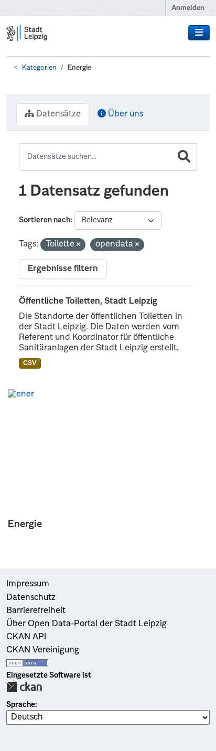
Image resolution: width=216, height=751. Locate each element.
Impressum (27, 584)
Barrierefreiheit (36, 611)
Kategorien (39, 68)
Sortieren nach (44, 220)
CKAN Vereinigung (42, 650)
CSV (30, 363)
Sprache (20, 705)
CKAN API (26, 637)
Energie (79, 68)
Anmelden (187, 8)
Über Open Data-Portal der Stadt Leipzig (86, 624)
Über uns (124, 114)
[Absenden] (184, 157)
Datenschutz (31, 598)
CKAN (24, 686)
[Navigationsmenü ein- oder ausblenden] (199, 33)
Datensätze (57, 114)
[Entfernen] (78, 245)
